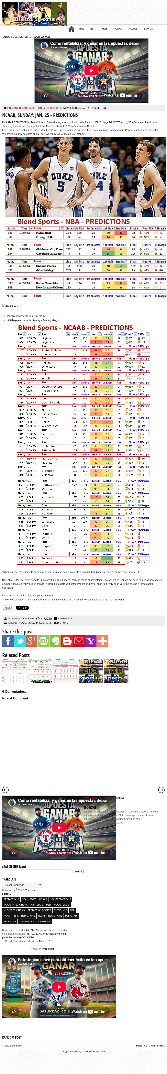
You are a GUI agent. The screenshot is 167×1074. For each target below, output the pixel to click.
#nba (45, 933)
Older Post (161, 790)
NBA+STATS (37, 905)
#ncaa (52, 933)
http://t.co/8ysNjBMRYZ (39, 930)
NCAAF (117, 28)
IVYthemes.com (97, 1051)
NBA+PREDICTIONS (60, 899)
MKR (86, 1051)
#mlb (64, 933)
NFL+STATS (10, 921)
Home (71, 29)
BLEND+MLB (60, 910)
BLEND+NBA (44, 921)
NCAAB (133, 28)
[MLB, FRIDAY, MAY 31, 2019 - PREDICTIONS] (116, 682)
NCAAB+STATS (61, 905)
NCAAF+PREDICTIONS (50, 916)
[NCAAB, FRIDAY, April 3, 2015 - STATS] (40, 682)
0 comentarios (65, 618)
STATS (33, 899)
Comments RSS (157, 1045)
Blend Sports (16, 1045)
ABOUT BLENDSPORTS (17, 36)
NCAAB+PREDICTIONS (31, 108)
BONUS (148, 28)
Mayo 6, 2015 (46, 941)
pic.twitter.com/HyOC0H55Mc (18, 937)
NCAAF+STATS (26, 921)
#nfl (58, 933)
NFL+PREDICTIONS (24, 916)
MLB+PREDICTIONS (14, 910)
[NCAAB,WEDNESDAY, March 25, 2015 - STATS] (14, 682)
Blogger (49, 949)
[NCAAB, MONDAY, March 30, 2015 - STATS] (65, 682)
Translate (30, 890)
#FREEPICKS (34, 933)
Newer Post (5, 790)
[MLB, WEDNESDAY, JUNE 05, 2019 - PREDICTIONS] (91, 682)
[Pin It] (7, 609)
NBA (93, 28)
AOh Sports (28, 618)
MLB (104, 28)
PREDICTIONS (53, 108)
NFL (81, 28)
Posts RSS (141, 1045)
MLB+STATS (71, 916)
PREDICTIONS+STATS (39, 910)
